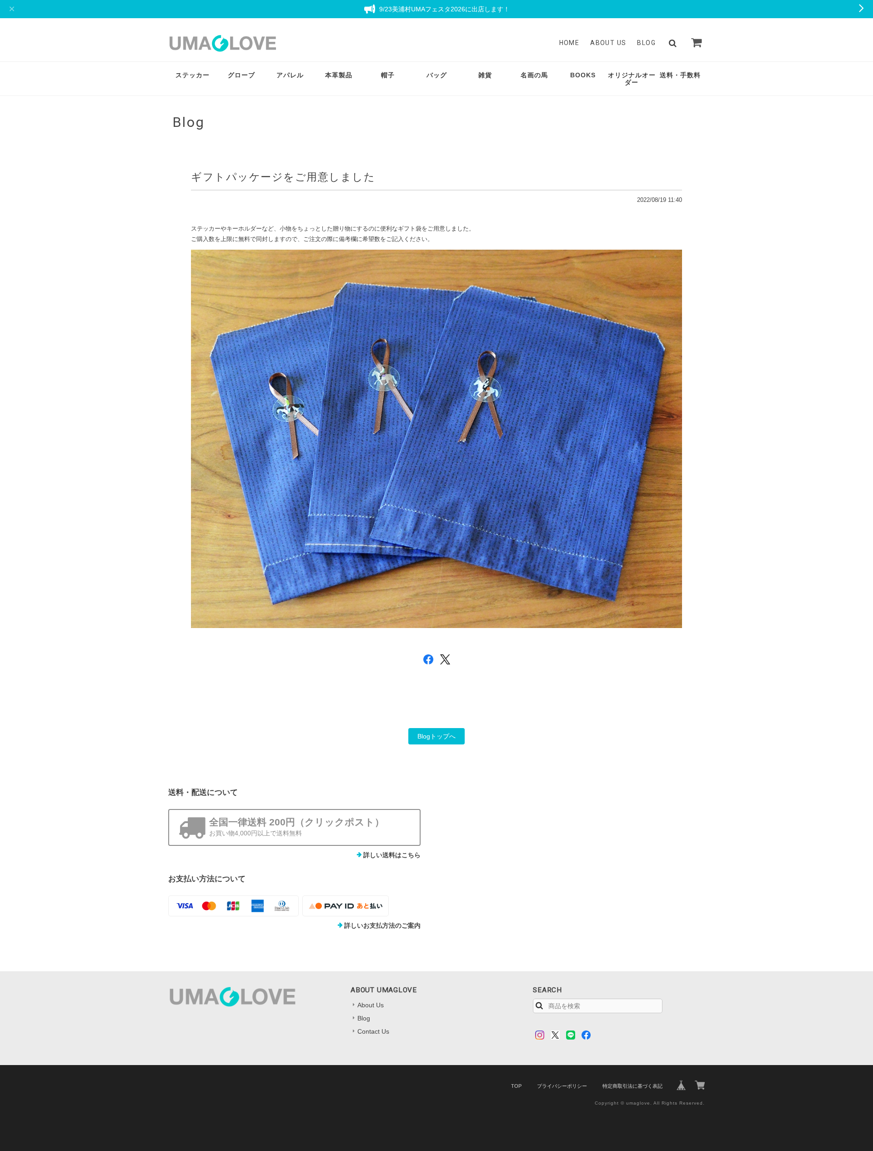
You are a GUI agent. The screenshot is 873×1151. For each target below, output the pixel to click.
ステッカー (193, 75)
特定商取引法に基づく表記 (632, 1086)
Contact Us (373, 1031)
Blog (646, 42)
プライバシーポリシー (562, 1086)
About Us (608, 42)
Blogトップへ (436, 736)
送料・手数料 (680, 75)
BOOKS (583, 75)
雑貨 (485, 75)
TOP (516, 1086)
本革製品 (338, 75)
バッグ (436, 75)
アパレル (290, 75)
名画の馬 (534, 75)
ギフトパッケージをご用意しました (283, 177)
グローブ (241, 75)
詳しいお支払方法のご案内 (382, 925)
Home (569, 42)
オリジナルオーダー (632, 78)
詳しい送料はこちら (392, 855)
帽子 (388, 75)
